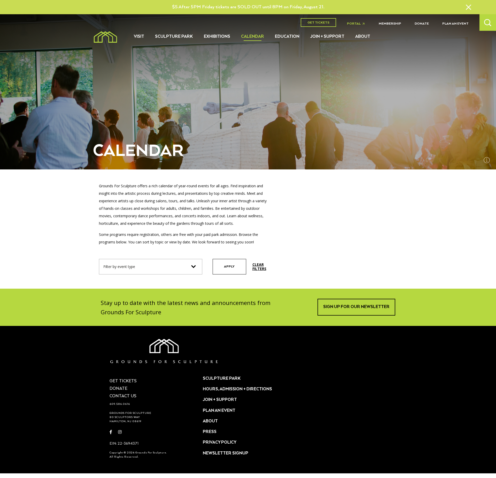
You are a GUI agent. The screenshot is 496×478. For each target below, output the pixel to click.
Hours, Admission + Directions (237, 389)
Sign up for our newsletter (356, 307)
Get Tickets (318, 23)
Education (287, 36)
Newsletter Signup (225, 453)
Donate (422, 24)
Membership (390, 24)
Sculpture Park (174, 36)
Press (209, 432)
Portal (357, 24)
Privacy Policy (219, 442)
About (362, 36)
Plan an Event (455, 24)
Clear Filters (259, 267)
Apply (229, 266)
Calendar (252, 36)
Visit (139, 36)
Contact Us (123, 396)
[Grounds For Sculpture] (105, 37)
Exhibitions (217, 36)
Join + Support (327, 36)
